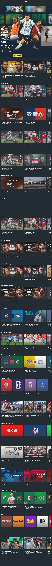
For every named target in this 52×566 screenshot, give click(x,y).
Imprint (34, 559)
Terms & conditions (11, 559)
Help (5, 559)
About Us (26, 561)
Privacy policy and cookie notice (24, 559)
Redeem (21, 561)
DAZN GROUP (40, 559)
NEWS (46, 559)
